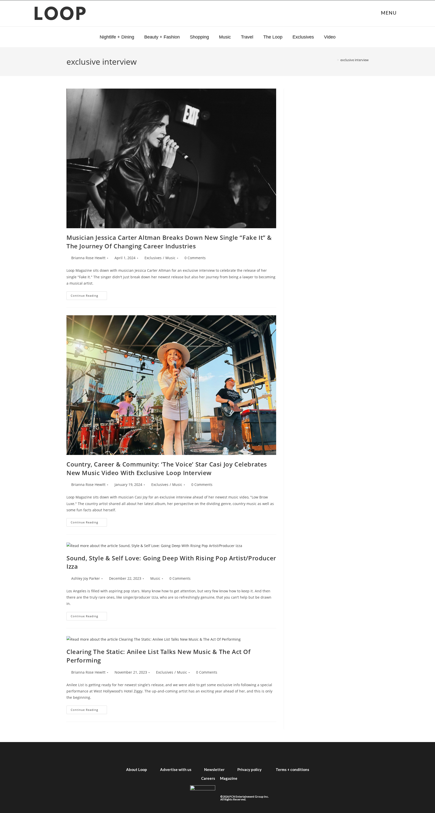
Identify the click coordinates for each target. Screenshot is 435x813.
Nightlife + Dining (117, 37)
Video (330, 37)
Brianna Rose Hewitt (88, 257)
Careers (208, 778)
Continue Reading (89, 294)
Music (225, 37)
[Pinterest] (263, 754)
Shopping (199, 37)
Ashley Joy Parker (85, 578)
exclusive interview (354, 60)
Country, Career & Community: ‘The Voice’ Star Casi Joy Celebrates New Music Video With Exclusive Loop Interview (166, 468)
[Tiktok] (245, 754)
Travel (247, 37)
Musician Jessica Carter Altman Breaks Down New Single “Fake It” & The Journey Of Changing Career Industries (169, 241)
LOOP (61, 15)
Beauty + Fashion (162, 37)
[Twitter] (190, 754)
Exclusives (303, 37)
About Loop (136, 769)
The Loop (272, 37)
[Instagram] (208, 754)
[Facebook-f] (172, 754)
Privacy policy (249, 769)
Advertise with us (175, 769)
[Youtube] (227, 754)
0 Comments (195, 257)
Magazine (228, 778)
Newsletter (214, 769)
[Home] (334, 60)
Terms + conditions (292, 769)
